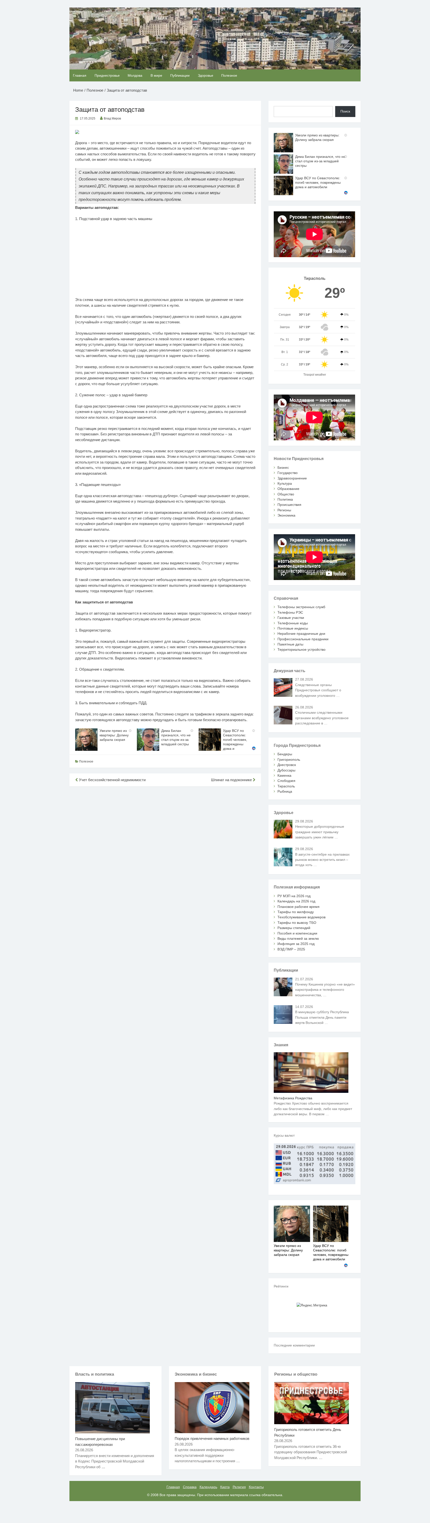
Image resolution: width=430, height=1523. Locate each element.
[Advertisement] (165, 262)
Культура (284, 483)
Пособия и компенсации (297, 933)
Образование (288, 489)
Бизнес (283, 467)
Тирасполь (286, 786)
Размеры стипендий (293, 928)
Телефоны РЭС (290, 612)
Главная (79, 75)
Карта (225, 1487)
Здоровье (205, 75)
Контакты (256, 1487)
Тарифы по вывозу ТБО (296, 923)
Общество (285, 494)
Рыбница (284, 791)
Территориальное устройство (301, 649)
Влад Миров (112, 118)
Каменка (284, 775)
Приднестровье (107, 75)
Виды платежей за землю (298, 938)
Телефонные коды (292, 623)
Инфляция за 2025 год (296, 944)
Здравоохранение (292, 478)
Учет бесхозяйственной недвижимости (112, 780)
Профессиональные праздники (302, 639)
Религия (239, 1487)
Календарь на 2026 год (296, 901)
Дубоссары (286, 770)
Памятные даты (290, 644)
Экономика (286, 515)
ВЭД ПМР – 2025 (291, 949)
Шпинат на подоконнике (232, 780)
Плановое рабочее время (298, 907)
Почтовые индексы (292, 628)
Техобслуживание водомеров (301, 917)
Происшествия (289, 505)
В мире (156, 75)
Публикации (180, 75)
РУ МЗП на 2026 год (294, 896)
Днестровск (286, 765)
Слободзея (286, 781)
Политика (285, 499)
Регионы (284, 510)
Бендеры (284, 754)
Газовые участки (290, 618)
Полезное (229, 75)
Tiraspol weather (314, 374)
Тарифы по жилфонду (295, 912)
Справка (190, 1487)
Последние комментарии (294, 1345)
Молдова (135, 75)
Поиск (345, 111)
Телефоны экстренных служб (301, 607)
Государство (287, 473)
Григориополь (288, 760)
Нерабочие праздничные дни (301, 634)
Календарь (208, 1487)
